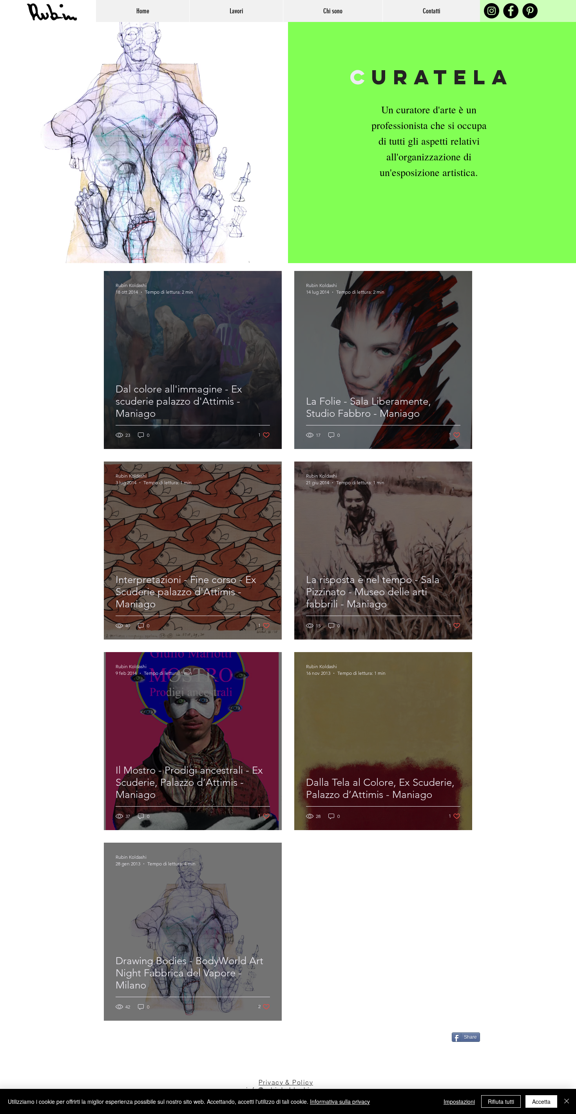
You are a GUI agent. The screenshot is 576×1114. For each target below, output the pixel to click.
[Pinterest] (530, 10)
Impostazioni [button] (459, 1101)
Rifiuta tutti (501, 1101)
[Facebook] (510, 10)
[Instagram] (491, 10)
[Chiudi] (566, 1101)
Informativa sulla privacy (340, 1101)
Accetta (541, 1101)
